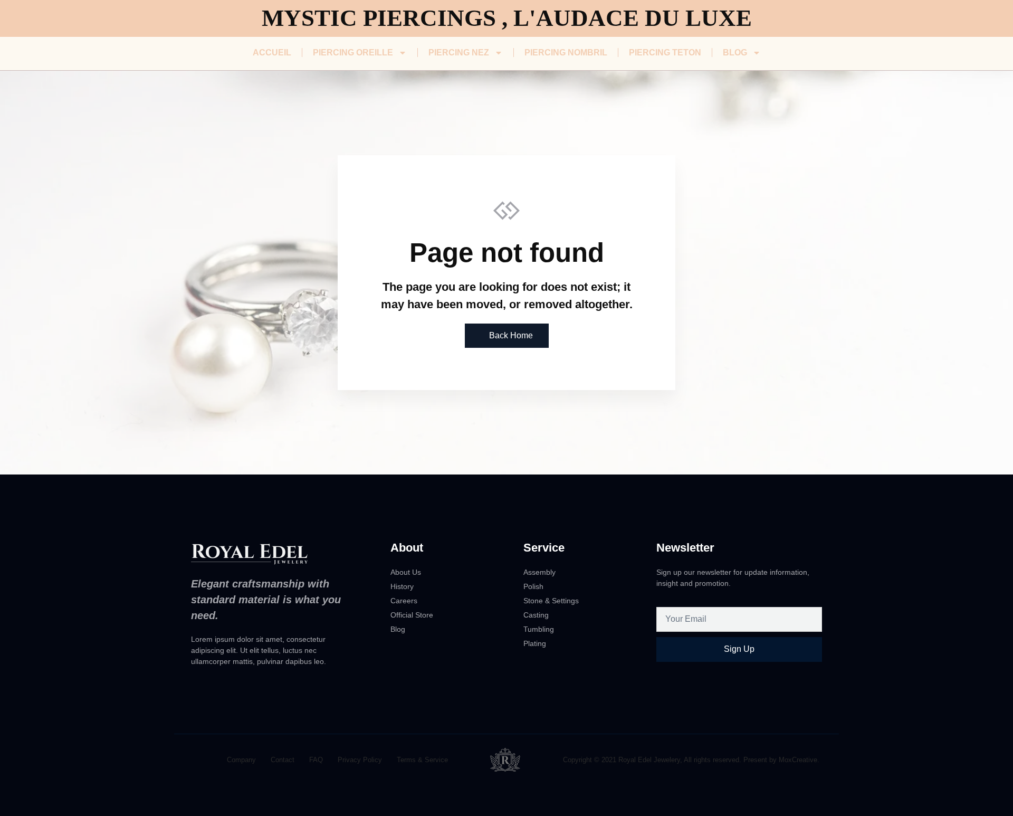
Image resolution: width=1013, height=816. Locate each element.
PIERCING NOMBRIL (565, 52)
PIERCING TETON (665, 52)
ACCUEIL (272, 52)
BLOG (735, 52)
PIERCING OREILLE (353, 52)
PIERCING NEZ (458, 52)
